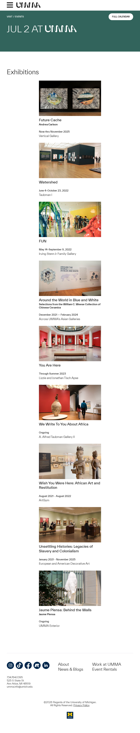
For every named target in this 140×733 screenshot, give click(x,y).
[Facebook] (28, 665)
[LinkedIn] (46, 665)
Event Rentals (104, 669)
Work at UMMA (106, 664)
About (63, 664)
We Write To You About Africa (63, 424)
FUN (42, 241)
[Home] (28, 5)
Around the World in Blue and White (69, 300)
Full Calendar (121, 16)
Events (19, 16)
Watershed (48, 182)
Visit (9, 16)
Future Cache (50, 120)
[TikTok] (19, 665)
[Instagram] (10, 665)
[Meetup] (37, 665)
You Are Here (50, 365)
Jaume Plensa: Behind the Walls (65, 610)
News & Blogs (70, 669)
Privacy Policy (81, 705)
